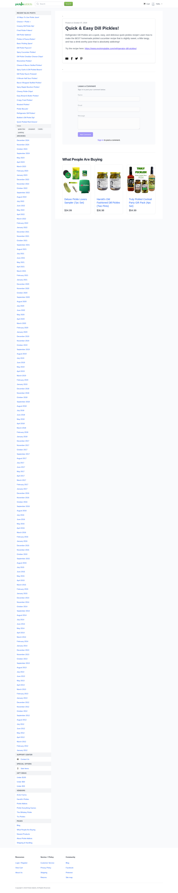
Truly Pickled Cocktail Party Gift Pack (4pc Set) (140, 202)
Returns (44, 877)
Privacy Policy (46, 868)
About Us (18, 873)
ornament (31, 129)
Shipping (44, 873)
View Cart (19, 868)
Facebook (69, 868)
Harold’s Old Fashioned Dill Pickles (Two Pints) (108, 202)
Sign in (101, 140)
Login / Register (21, 863)
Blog (67, 863)
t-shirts (40, 129)
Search (68, 4)
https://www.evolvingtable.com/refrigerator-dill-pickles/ (111, 48)
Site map (69, 877)
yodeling (21, 132)
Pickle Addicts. (32, 888)
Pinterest (69, 873)
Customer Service (47, 863)
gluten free (21, 129)
